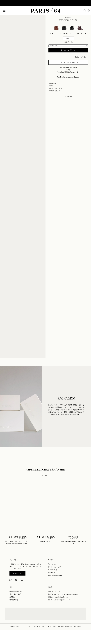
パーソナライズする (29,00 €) (68, 62)
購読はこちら (17, 573)
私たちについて (53, 564)
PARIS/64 (17, 626)
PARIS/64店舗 (52, 570)
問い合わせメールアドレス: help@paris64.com (63, 594)
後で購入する (13, 600)
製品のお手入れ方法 (15, 591)
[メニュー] (4, 10)
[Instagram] (10, 580)
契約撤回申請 (68, 626)
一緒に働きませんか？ (55, 575)
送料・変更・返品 (56, 88)
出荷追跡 (12, 597)
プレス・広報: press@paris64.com (59, 600)
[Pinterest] (16, 580)
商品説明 (53, 83)
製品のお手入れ (55, 91)
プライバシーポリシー (40, 626)
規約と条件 (61, 626)
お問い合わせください (55, 591)
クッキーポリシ (52, 626)
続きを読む (45, 475)
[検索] (85, 10)
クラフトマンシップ (54, 567)
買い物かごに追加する (68, 50)
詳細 (51, 86)
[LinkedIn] (22, 580)
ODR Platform (78, 626)
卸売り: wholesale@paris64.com (58, 597)
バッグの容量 (68, 96)
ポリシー (30, 626)
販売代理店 (51, 573)
